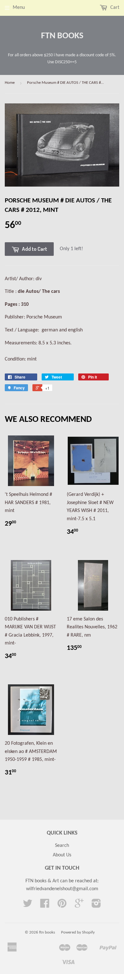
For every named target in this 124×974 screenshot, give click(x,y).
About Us (62, 855)
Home (10, 83)
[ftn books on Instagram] (96, 905)
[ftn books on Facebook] (45, 905)
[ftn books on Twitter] (27, 905)
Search (62, 845)
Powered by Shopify (78, 932)
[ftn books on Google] (79, 905)
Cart (114, 7)
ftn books (62, 36)
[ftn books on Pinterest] (62, 905)
